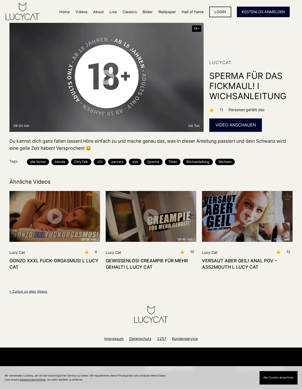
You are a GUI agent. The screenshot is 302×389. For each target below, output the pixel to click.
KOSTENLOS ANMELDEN (263, 12)
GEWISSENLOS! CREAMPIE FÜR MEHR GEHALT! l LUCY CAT (147, 264)
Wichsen (224, 162)
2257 (161, 338)
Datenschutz (140, 338)
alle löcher (38, 162)
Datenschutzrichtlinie (33, 379)
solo (135, 162)
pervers (117, 162)
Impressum (114, 338)
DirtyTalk (81, 162)
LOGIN (220, 12)
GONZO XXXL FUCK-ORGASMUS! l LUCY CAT (53, 264)
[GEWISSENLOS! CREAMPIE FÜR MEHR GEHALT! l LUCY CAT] (151, 216)
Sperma (153, 162)
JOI (99, 162)
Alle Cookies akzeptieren (278, 377)
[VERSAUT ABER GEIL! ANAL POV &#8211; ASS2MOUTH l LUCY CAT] (247, 216)
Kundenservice (185, 338)
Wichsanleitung (198, 162)
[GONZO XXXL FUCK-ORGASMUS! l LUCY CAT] (54, 216)
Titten (172, 162)
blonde (60, 162)
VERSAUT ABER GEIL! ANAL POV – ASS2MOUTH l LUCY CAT (239, 264)
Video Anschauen (235, 124)
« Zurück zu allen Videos (28, 291)
